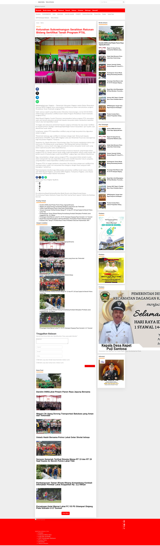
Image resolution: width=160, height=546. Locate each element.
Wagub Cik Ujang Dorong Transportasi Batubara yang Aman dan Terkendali (62, 206)
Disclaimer (41, 541)
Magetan (49, 179)
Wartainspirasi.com (42, 105)
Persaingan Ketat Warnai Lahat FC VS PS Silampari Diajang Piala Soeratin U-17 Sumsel (66, 217)
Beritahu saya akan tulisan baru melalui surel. (51, 362)
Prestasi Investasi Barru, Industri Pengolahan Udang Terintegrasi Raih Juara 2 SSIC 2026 (115, 115)
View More (65, 513)
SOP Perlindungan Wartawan (47, 538)
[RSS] (39, 190)
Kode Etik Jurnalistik (44, 536)
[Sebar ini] (37, 89)
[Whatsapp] (37, 101)
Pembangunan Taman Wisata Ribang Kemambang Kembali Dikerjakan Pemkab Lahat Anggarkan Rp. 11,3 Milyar (65, 214)
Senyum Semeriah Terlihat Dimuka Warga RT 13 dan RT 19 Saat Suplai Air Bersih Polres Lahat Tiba (66, 210)
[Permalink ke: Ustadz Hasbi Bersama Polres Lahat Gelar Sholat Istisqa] (52, 266)
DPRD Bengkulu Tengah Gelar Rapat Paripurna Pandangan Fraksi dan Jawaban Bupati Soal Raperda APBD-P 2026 (115, 106)
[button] (123, 2)
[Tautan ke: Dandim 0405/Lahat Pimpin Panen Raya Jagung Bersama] (111, 33)
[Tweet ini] (37, 93)
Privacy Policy (42, 540)
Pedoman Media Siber (45, 535)
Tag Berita (55, 179)
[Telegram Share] (37, 97)
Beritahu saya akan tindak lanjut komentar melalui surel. (54, 359)
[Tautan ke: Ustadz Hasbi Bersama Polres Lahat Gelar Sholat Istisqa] (102, 59)
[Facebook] (39, 183)
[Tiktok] (39, 189)
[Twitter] (39, 185)
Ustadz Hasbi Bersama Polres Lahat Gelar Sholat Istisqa (56, 208)
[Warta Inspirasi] (40, 6)
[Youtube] (39, 187)
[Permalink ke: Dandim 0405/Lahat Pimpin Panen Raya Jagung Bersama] (52, 233)
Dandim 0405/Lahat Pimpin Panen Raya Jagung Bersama (57, 205)
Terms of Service (43, 543)
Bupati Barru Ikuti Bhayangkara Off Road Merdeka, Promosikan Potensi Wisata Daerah (65, 218)
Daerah (38, 26)
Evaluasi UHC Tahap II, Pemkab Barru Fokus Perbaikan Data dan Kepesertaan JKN (64, 220)
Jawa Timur (43, 179)
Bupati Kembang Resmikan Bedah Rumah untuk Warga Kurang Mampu (61, 193)
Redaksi (40, 533)
